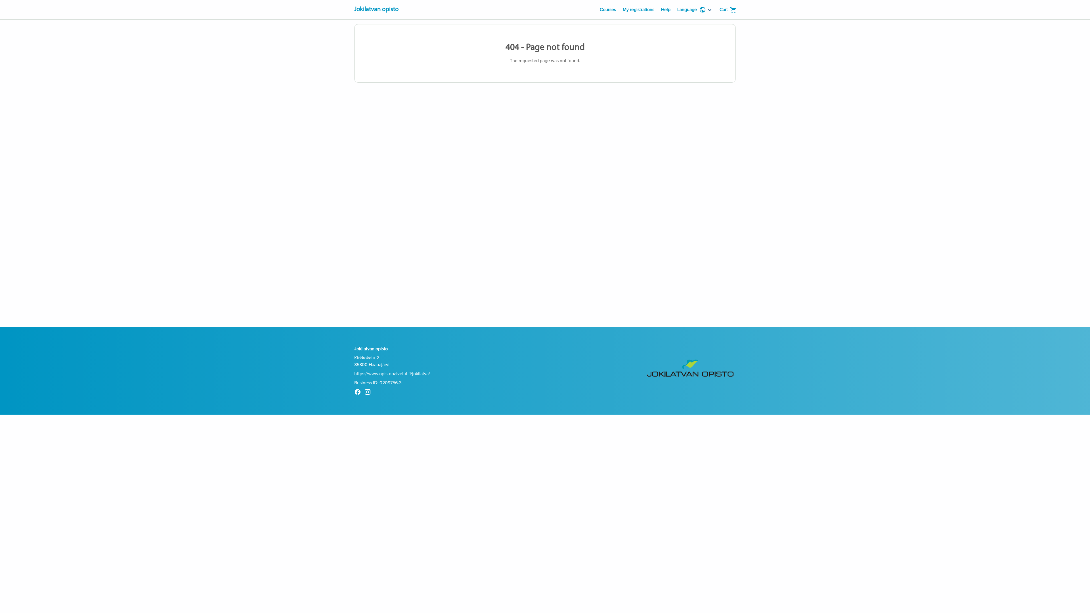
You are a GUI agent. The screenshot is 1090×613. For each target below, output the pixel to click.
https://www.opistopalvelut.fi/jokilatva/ (392, 374)
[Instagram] (369, 393)
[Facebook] (359, 393)
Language (687, 9)
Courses (608, 9)
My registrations (638, 9)
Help (665, 9)
